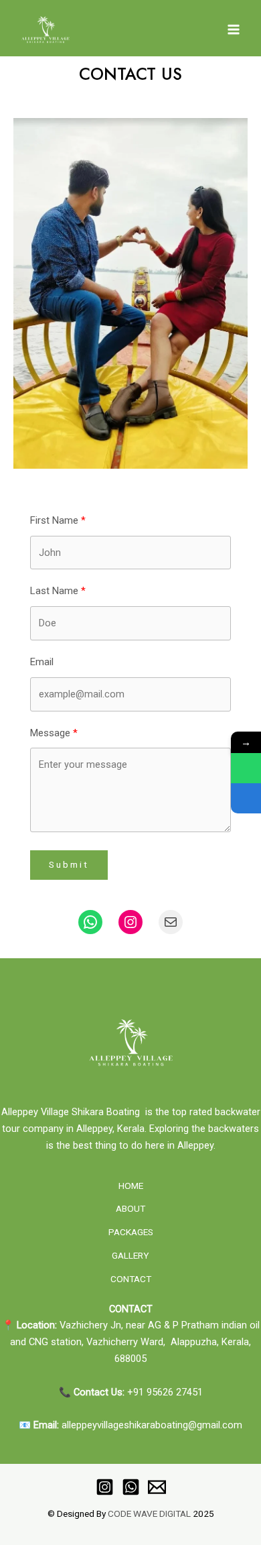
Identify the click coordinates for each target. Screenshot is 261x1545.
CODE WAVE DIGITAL (149, 1513)
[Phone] (246, 798)
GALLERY (130, 1255)
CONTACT (130, 1278)
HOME (130, 1185)
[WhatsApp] (246, 768)
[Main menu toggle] (234, 29)
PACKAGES (130, 1231)
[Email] (157, 1487)
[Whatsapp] (131, 1487)
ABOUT (130, 1208)
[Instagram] (105, 1487)
